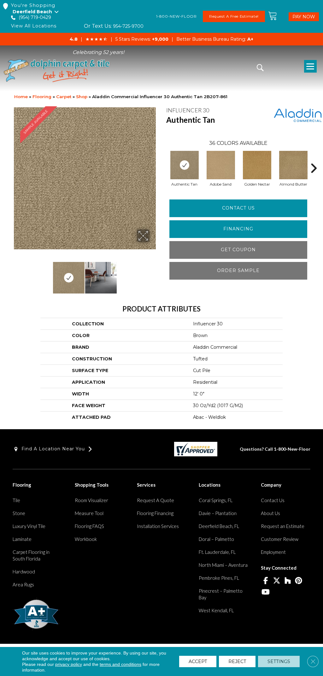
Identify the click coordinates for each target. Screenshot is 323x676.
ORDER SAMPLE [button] (238, 270)
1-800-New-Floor (292, 449)
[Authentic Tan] (184, 165)
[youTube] (265, 592)
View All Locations (33, 26)
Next (153, 274)
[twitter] (276, 581)
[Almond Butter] (293, 165)
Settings (278, 661)
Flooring (41, 96)
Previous (16, 274)
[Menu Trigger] (310, 66)
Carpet (63, 96)
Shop (81, 96)
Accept (198, 661)
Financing (238, 229)
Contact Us (238, 208)
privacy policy (68, 664)
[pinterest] (298, 581)
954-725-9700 (128, 26)
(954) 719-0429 (35, 17)
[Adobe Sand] (221, 165)
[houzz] (287, 581)
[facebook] (265, 581)
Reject (237, 661)
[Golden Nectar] (257, 165)
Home (21, 96)
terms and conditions (120, 664)
